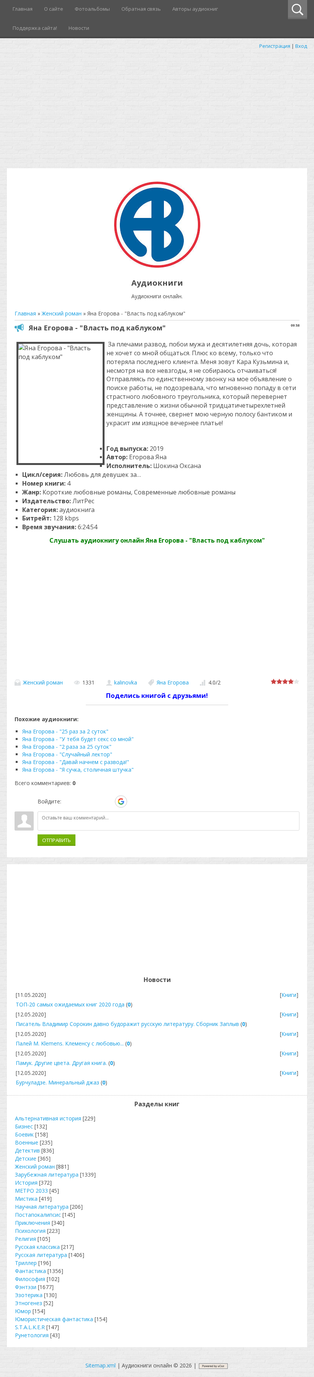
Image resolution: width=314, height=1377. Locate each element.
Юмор (23, 1311)
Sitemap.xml (100, 1365)
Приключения (32, 1222)
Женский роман (43, 682)
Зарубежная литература (46, 1174)
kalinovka (125, 682)
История (26, 1182)
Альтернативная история (48, 1118)
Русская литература (41, 1254)
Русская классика (37, 1246)
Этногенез (28, 1303)
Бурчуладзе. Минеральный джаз (57, 1082)
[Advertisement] (157, 107)
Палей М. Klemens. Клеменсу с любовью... (70, 1043)
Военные (26, 1142)
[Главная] (157, 265)
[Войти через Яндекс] (107, 801)
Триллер (26, 1262)
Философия (30, 1279)
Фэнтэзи (25, 1287)
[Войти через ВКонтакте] (81, 801)
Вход (301, 45)
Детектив (27, 1150)
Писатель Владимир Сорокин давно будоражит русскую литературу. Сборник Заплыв (127, 1023)
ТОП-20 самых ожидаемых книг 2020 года (70, 1004)
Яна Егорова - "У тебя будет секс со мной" (78, 739)
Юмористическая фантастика (54, 1319)
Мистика (26, 1198)
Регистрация (274, 45)
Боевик (24, 1134)
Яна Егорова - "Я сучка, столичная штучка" (78, 769)
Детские (25, 1158)
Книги (288, 994)
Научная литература (42, 1206)
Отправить (56, 840)
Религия (25, 1238)
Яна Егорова (173, 682)
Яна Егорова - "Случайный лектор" (67, 754)
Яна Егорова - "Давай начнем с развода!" (75, 762)
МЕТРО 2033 (31, 1190)
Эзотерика (29, 1295)
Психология (30, 1230)
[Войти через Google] (121, 801)
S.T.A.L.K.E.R (30, 1327)
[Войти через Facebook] (94, 801)
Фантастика (30, 1271)
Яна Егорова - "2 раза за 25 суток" (66, 746)
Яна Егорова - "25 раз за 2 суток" (65, 731)
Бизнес (24, 1126)
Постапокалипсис (38, 1214)
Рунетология (32, 1335)
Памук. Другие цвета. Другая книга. (61, 1062)
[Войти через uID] (68, 801)
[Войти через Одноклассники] (134, 801)
